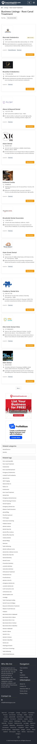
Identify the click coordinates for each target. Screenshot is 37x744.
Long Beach (21, 727)
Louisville (5, 725)
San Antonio (12, 714)
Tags (21, 672)
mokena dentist (7, 537)
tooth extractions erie (8, 589)
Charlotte (20, 719)
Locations (22, 675)
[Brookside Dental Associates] (8, 211)
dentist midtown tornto (9, 549)
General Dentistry (7, 557)
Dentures (5, 543)
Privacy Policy (23, 693)
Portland (10, 723)
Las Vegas (26, 723)
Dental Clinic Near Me (8, 554)
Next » (18, 388)
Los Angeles (11, 712)
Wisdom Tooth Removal (9, 608)
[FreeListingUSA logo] (11, 3)
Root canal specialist (8, 461)
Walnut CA (5, 486)
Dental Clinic (6, 495)
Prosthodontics (7, 577)
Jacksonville (12, 717)
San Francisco (20, 717)
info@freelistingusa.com (8, 702)
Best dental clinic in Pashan (9, 623)
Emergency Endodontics (9, 472)
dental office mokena (8, 532)
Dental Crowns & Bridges (9, 603)
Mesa (27, 727)
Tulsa (18, 731)
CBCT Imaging (6, 481)
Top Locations (24, 668)
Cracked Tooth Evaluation (9, 475)
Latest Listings (24, 677)
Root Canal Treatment (8, 464)
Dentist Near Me (7, 529)
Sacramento (5, 727)
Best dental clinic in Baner (9, 617)
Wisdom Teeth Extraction (9, 509)
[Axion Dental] (8, 137)
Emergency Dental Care (9, 506)
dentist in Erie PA (7, 580)
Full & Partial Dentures (8, 654)
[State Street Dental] (8, 246)
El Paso (5, 721)
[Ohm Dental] (8, 356)
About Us (22, 684)
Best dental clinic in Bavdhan (10, 625)
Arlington (18, 734)
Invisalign (5, 597)
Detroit (11, 721)
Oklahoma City (18, 723)
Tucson (27, 725)
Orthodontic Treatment (9, 572)
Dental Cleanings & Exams (9, 501)
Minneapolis (12, 731)
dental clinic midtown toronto (10, 552)
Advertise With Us (25, 688)
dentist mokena (7, 526)
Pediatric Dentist (7, 523)
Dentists (19, 50)
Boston (24, 721)
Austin (6, 717)
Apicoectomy (6, 478)
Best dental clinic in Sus (8, 620)
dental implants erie (8, 594)
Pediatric (5, 611)
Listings (6, 7)
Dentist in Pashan (7, 637)
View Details (30, 54)
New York (4, 712)
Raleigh (23, 729)
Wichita (23, 731)
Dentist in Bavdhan (7, 640)
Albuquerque (20, 725)
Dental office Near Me (8, 535)
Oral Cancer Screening (8, 520)
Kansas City (13, 727)
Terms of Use (23, 691)
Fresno (32, 725)
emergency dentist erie (8, 583)
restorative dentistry (8, 569)
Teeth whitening (7, 546)
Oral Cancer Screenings (8, 648)
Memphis (30, 721)
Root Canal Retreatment (9, 469)
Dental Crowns (6, 560)
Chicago (18, 712)
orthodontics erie (7, 591)
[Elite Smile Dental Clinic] (8, 320)
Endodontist (6, 467)
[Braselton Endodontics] (8, 65)
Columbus (5, 719)
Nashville (4, 723)
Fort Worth (13, 719)
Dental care (5, 643)
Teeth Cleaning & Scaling (9, 600)
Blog (21, 670)
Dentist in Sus (6, 634)
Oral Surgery (6, 518)
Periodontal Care (7, 574)
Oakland (5, 731)
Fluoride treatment (7, 515)
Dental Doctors (12, 50)
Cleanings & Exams (7, 645)
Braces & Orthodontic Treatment (11, 606)
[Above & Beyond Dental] (8, 102)
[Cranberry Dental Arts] (8, 284)
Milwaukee (12, 725)
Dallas (25, 714)
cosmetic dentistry (7, 566)
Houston (24, 712)
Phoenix (5, 714)
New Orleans (30, 731)
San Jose (31, 714)
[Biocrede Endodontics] (8, 31)
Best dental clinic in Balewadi (10, 614)
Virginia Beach (15, 729)
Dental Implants (7, 503)
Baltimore (32, 723)
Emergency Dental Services (9, 498)
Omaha (28, 729)
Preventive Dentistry (8, 563)
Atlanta (32, 727)
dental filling (6, 512)
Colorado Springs (6, 729)
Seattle (26, 719)
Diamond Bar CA (7, 484)
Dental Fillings (6, 540)
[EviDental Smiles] (8, 175)
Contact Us (23, 686)
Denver (31, 719)
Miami (33, 729)
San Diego (19, 714)
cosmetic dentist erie (8, 586)
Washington (17, 721)
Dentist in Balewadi (7, 628)
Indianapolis (29, 717)
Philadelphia (31, 712)
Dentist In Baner (7, 631)
